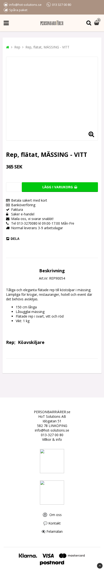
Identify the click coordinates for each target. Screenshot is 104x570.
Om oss (52, 514)
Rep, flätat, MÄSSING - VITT (47, 47)
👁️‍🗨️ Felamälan (52, 531)
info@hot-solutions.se (52, 430)
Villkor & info (52, 439)
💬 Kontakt (52, 523)
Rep (17, 47)
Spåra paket (18, 10)
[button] (91, 134)
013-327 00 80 (52, 435)
